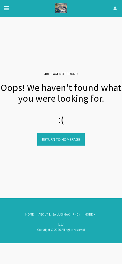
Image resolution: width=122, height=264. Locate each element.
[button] (6, 8)
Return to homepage (61, 139)
